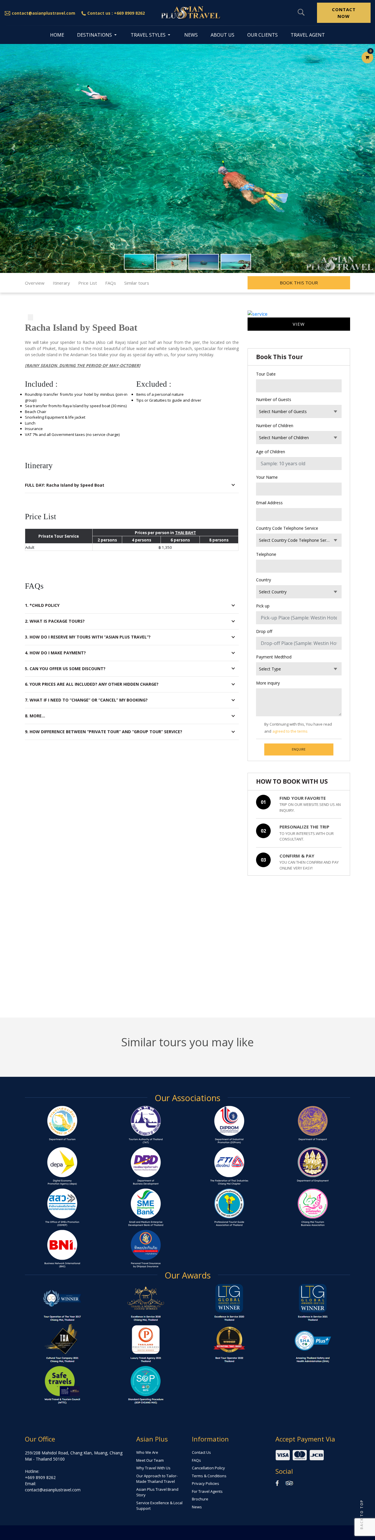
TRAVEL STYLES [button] (149, 35)
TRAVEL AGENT (308, 35)
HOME (57, 35)
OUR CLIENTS (262, 35)
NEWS (191, 35)
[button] (13, 148)
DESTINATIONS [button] (95, 35)
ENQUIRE (299, 749)
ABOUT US (222, 35)
